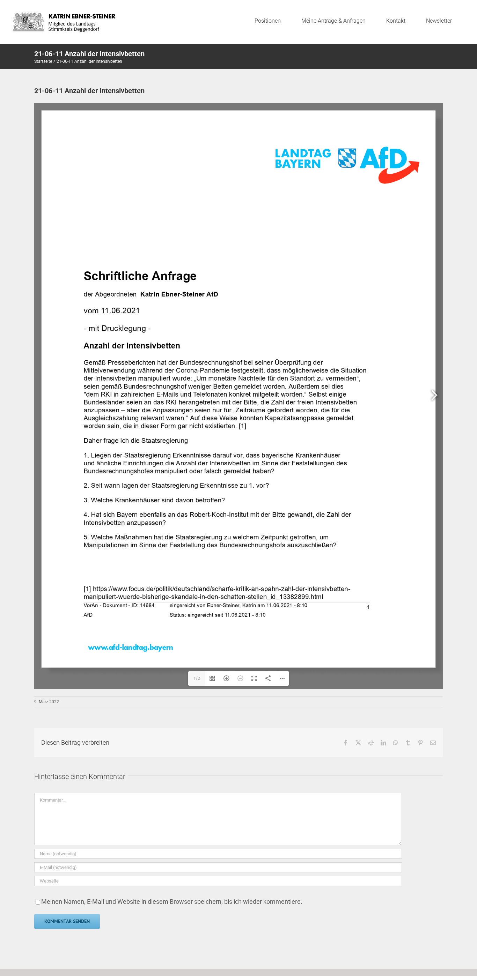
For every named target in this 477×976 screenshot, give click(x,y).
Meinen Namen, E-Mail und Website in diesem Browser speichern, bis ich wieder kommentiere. (171, 901)
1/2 (196, 678)
